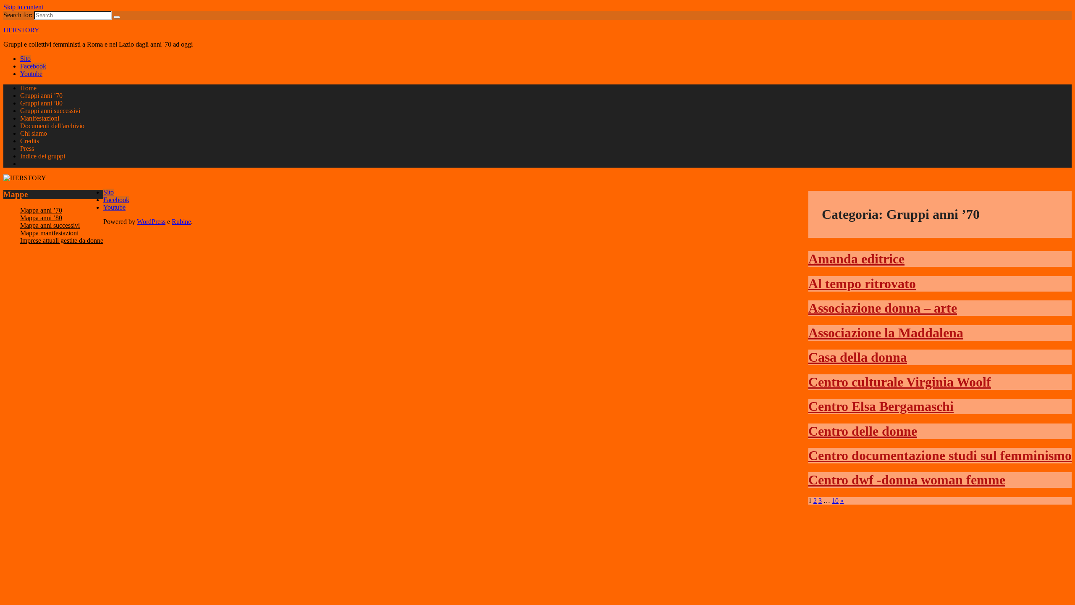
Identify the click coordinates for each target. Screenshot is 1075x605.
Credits (29, 141)
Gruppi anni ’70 (41, 95)
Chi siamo (33, 133)
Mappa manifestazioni (49, 233)
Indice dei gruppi (42, 156)
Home (28, 88)
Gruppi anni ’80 (41, 103)
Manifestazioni (39, 118)
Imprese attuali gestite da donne (61, 240)
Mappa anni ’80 (41, 217)
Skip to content (23, 7)
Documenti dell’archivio (52, 125)
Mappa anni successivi (50, 225)
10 (835, 500)
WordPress (151, 221)
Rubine (181, 221)
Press (27, 148)
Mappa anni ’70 (41, 210)
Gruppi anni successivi (50, 110)
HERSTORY (21, 30)
